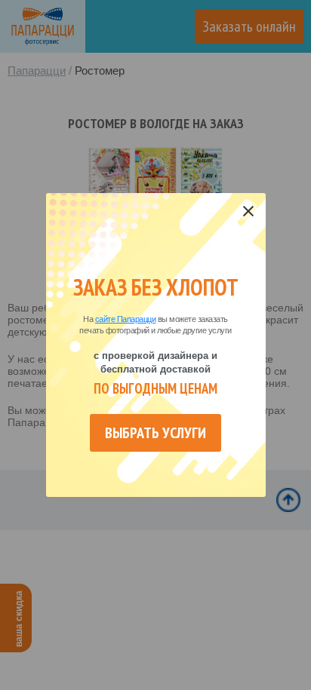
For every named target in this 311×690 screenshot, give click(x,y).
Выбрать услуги (155, 433)
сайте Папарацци (125, 319)
